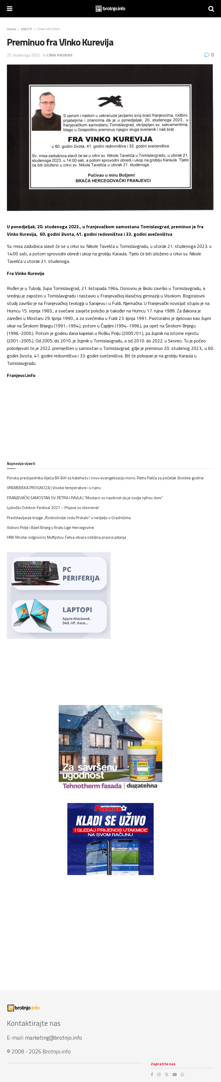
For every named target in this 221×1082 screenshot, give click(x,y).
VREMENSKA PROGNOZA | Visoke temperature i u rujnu (54, 488)
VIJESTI (26, 29)
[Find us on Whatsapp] (182, 1074)
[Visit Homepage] (110, 8)
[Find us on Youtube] (175, 1074)
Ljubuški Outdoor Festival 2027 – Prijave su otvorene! (53, 507)
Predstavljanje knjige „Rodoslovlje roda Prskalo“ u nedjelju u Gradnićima (69, 517)
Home (11, 29)
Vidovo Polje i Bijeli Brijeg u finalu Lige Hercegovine (50, 527)
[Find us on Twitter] (167, 1074)
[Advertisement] (110, 927)
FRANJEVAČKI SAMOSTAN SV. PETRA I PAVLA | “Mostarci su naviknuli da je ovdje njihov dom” (85, 498)
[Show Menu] (9, 8)
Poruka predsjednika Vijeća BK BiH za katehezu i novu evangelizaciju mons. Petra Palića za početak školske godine (105, 478)
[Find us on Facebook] (152, 1074)
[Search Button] (211, 8)
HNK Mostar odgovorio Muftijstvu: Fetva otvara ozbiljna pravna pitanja (66, 537)
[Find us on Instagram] (159, 1074)
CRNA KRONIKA (48, 29)
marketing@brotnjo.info (53, 1037)
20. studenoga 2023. (23, 55)
